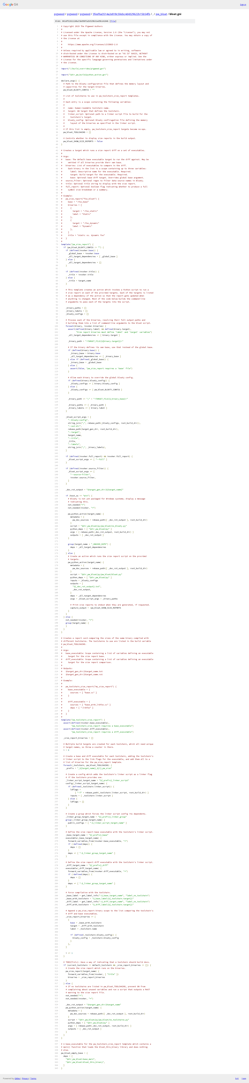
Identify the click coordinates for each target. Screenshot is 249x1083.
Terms (33, 1078)
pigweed (59, 14)
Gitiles (17, 1078)
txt (237, 1078)
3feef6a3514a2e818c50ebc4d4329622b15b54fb (121, 14)
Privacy (25, 1078)
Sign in (243, 4)
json (244, 1078)
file (113, 21)
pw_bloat (161, 14)
